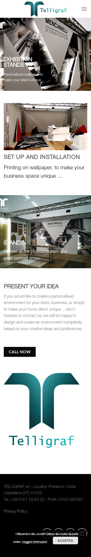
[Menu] (84, 9)
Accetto (65, 540)
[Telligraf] (45, 9)
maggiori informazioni (34, 542)
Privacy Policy (15, 512)
